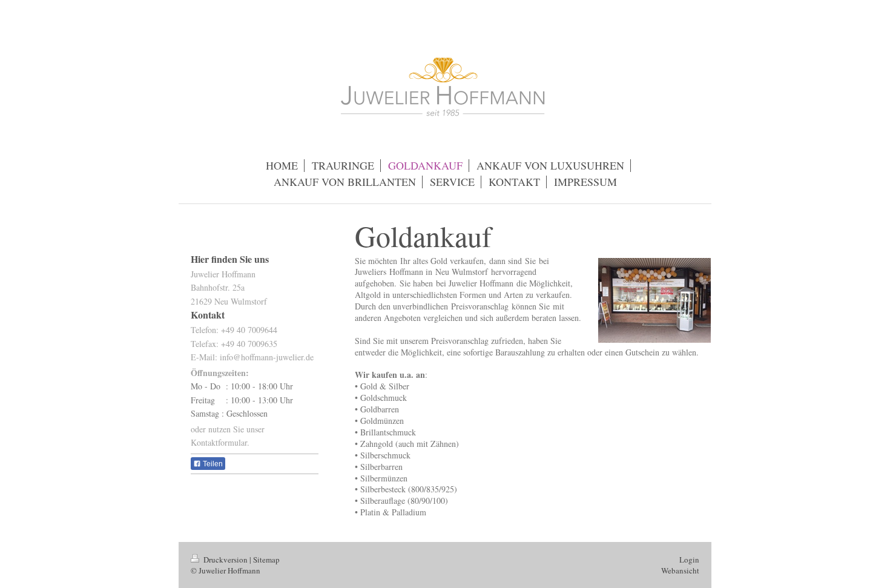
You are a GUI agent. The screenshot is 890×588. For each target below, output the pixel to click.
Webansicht (680, 570)
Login (689, 559)
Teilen (212, 464)
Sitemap (266, 559)
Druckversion (225, 559)
